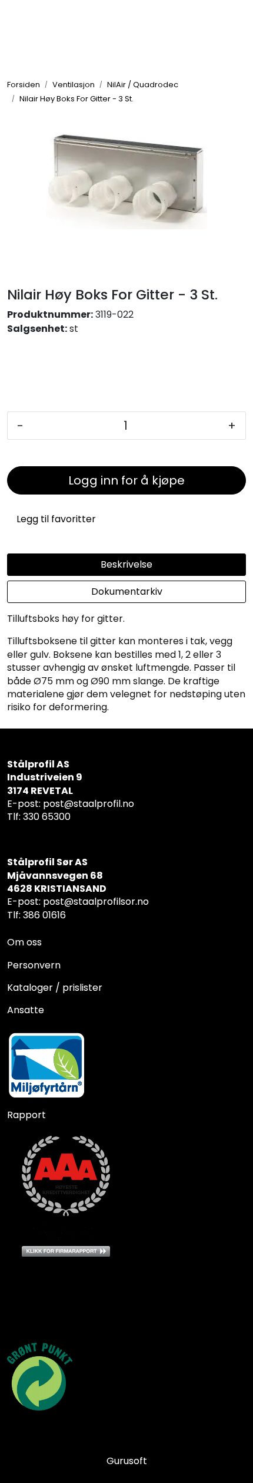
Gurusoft (126, 1461)
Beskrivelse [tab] (126, 564)
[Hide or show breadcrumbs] (140, 98)
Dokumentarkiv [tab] (126, 591)
